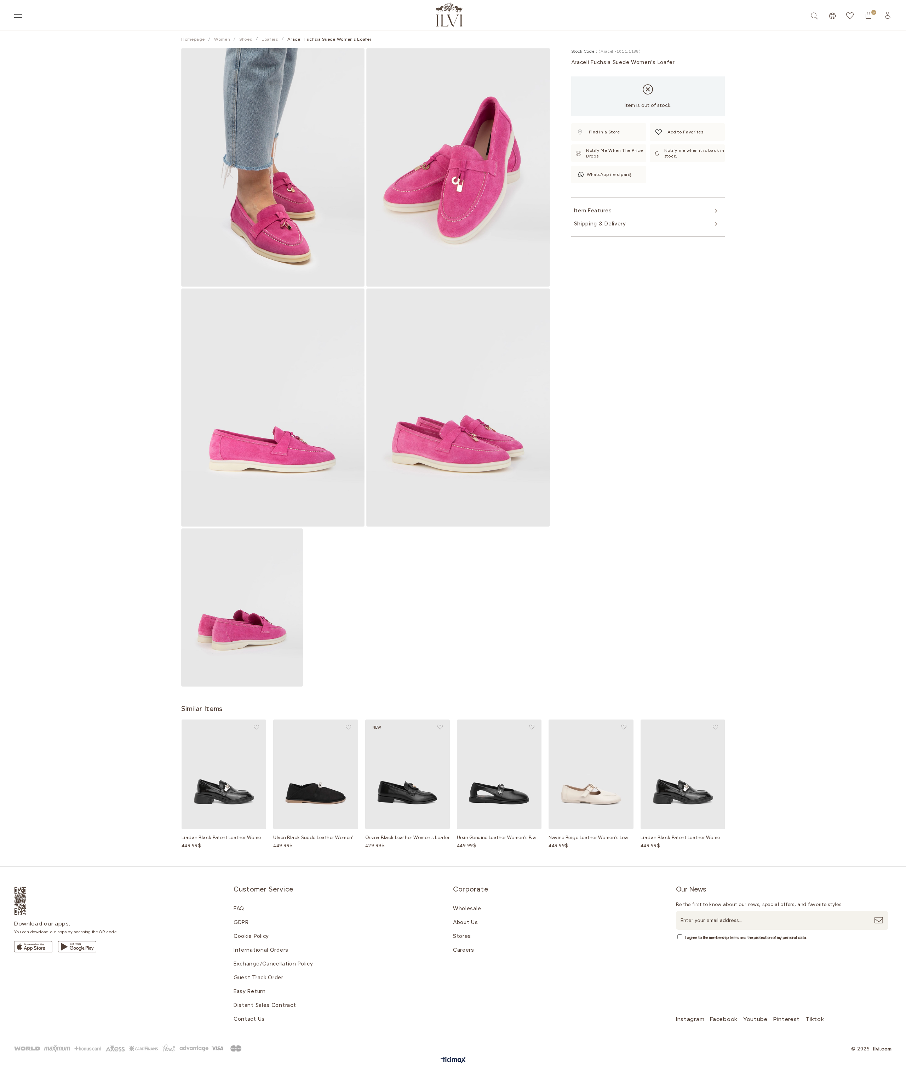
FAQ (239, 908)
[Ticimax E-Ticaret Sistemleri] (453, 1060)
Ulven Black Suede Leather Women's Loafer (315, 838)
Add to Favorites (256, 727)
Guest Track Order (258, 977)
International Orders (261, 949)
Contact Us (249, 1018)
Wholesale (467, 908)
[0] (868, 15)
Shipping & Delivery (600, 223)
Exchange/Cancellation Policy (273, 963)
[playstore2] (77, 946)
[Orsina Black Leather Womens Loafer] (407, 774)
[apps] (29, 901)
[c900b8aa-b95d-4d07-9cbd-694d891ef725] (129, 1048)
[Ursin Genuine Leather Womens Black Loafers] (499, 774)
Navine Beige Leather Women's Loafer (591, 838)
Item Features (593, 210)
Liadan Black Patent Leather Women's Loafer (224, 838)
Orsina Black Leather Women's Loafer (407, 838)
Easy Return (250, 991)
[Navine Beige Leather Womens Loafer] (591, 774)
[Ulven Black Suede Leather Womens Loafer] (315, 774)
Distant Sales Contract (265, 1005)
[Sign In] (887, 15)
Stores (462, 936)
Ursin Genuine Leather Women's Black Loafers (499, 838)
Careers (463, 949)
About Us (465, 922)
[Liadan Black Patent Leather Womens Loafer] (224, 774)
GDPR (241, 922)
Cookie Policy (251, 936)
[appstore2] (33, 946)
